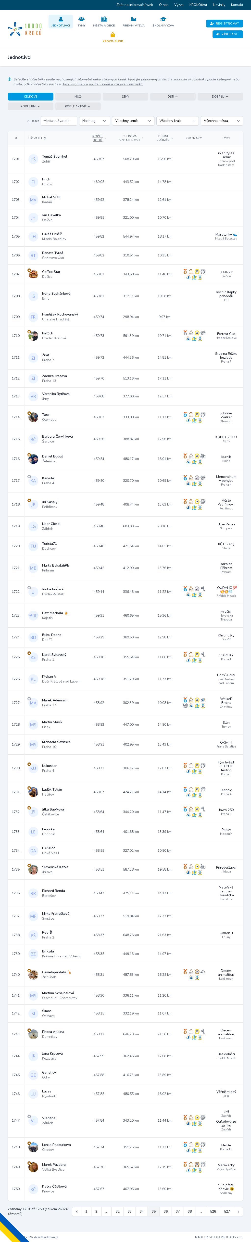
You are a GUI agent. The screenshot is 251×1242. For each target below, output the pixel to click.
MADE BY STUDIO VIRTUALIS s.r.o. (219, 1237)
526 (213, 1211)
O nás (163, 4)
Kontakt (237, 4)
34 (142, 1211)
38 (190, 1211)
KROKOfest (198, 4)
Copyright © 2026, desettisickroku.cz (33, 1237)
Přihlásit (230, 34)
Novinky (219, 4)
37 (178, 1211)
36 (166, 1211)
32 (118, 1211)
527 (227, 1211)
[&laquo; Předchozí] (76, 1211)
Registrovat (227, 23)
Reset (35, 121)
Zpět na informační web (135, 4)
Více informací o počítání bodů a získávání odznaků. (103, 84)
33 (130, 1211)
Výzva (179, 4)
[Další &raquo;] (238, 1211)
